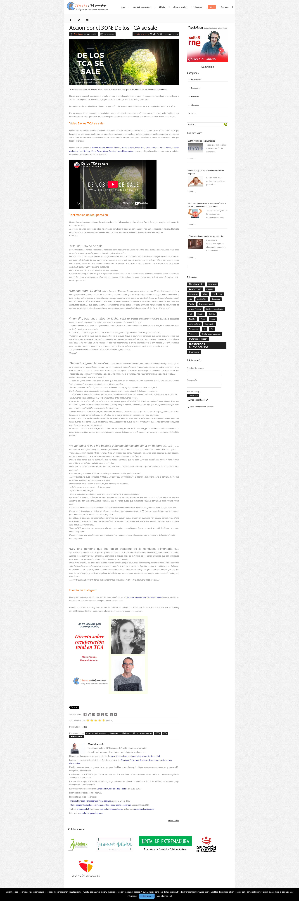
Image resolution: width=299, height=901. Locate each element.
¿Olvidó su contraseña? (198, 400)
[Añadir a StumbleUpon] (98, 714)
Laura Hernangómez (125, 151)
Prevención (209, 324)
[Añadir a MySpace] (111, 714)
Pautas (213, 319)
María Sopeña (165, 148)
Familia (191, 304)
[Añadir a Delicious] (89, 714)
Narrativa (200, 314)
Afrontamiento (196, 284)
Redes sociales (193, 329)
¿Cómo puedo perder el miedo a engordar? (206, 236)
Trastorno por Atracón (143, 733)
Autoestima (193, 294)
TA (166, 733)
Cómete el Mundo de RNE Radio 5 (112, 789)
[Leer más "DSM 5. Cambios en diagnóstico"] (195, 149)
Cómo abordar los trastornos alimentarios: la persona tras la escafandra (100, 805)
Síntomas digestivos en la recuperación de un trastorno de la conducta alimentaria (207, 205)
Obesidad (192, 319)
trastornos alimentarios (97, 733)
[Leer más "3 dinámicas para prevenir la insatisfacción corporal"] (195, 182)
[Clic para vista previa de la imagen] (124, 62)
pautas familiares (194, 324)
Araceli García (128, 148)
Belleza (205, 294)
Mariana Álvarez (113, 148)
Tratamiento (194, 352)
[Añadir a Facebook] (85, 714)
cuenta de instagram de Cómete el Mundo (144, 597)
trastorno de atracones (211, 334)
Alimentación (212, 284)
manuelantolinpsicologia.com (91, 813)
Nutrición (212, 314)
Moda (190, 314)
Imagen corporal (206, 304)
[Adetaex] (78, 844)
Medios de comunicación (214, 309)
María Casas (96, 151)
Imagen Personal (195, 309)
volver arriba (173, 821)
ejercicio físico (201, 299)
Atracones (209, 289)
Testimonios (77, 736)
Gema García (109, 151)
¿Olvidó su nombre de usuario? (201, 407)
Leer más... (192, 159)
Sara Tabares (151, 148)
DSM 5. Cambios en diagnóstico (201, 141)
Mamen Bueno (98, 148)
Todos (84, 727)
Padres (203, 319)
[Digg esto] (93, 714)
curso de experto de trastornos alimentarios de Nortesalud (135, 756)
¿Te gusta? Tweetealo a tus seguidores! (115, 714)
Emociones (216, 299)
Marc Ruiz (139, 148)
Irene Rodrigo (84, 151)
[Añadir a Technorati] (102, 714)
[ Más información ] (164, 896)
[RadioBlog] (207, 43)
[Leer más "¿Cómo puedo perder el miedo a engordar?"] (195, 244)
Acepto (147, 896)
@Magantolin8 (82, 809)
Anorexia (114, 733)
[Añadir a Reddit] (106, 714)
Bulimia (126, 733)
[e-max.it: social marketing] (178, 702)
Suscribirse (207, 66)
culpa (190, 299)
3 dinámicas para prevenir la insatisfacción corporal (206, 172)
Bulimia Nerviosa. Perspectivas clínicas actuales (90, 801)
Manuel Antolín (90, 34)
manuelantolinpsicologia (111, 809)
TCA (158, 733)
